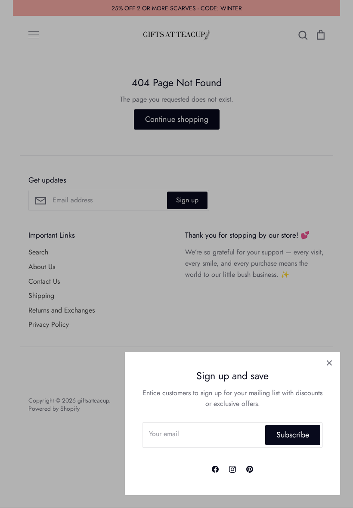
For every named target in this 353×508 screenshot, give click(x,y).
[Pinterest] (249, 469)
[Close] (329, 362)
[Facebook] (215, 469)
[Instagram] (232, 469)
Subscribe (292, 434)
